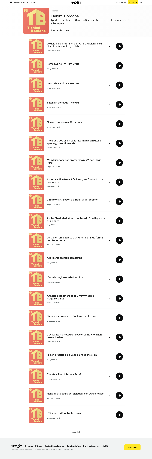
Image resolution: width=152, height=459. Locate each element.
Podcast (26, 2)
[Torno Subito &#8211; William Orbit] (36, 66)
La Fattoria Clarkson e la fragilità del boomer (72, 199)
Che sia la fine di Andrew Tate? (64, 374)
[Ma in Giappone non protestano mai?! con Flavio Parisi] (36, 163)
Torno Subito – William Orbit (63, 63)
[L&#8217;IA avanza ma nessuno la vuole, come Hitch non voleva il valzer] (36, 338)
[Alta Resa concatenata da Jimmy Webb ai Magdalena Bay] (36, 299)
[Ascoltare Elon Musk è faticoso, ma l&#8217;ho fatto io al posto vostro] (36, 182)
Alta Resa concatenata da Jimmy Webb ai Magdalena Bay (70, 297)
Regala (123, 2)
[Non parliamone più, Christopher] (36, 124)
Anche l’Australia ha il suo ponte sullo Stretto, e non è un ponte (76, 220)
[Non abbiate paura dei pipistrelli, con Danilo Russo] (36, 396)
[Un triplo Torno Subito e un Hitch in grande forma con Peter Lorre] (36, 241)
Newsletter (18, 2)
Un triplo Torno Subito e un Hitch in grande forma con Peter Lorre (75, 239)
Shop (118, 2)
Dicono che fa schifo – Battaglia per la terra (71, 316)
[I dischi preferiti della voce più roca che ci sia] (36, 357)
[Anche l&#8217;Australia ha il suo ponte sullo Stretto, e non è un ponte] (36, 221)
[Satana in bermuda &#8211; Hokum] (36, 105)
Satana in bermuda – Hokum (63, 102)
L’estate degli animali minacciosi (65, 277)
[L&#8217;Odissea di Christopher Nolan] (36, 415)
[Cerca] (31, 2)
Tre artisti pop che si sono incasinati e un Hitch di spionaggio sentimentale (74, 142)
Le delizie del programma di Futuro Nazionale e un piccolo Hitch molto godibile (75, 45)
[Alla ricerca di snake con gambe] (36, 260)
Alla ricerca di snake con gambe (64, 257)
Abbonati (133, 2)
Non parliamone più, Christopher (65, 122)
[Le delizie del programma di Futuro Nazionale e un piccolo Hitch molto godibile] (36, 47)
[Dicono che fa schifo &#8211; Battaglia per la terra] (36, 318)
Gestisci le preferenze (54, 446)
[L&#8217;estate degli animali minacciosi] (36, 279)
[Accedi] (141, 2)
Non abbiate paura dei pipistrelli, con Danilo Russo (75, 393)
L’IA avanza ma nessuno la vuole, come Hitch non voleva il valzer (74, 336)
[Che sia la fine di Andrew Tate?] (36, 376)
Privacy (38, 446)
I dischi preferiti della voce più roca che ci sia (72, 354)
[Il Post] (76, 2)
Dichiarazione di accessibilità (95, 446)
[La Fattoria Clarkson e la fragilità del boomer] (36, 202)
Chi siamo (29, 446)
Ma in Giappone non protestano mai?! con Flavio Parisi (74, 161)
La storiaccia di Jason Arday (63, 83)
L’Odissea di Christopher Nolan (64, 413)
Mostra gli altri (76, 432)
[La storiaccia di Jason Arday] (36, 85)
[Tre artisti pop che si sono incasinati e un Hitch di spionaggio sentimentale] (36, 144)
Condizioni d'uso (74, 446)
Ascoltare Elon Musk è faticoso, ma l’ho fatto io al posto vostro (75, 181)
